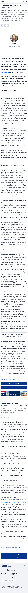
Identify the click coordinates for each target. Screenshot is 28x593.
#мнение (3, 379)
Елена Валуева (5, 72)
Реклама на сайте (14, 574)
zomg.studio (4, 590)
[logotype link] (4, 2)
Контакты (3, 573)
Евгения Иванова (4, 405)
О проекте (4, 575)
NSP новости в (13, 383)
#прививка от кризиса (11, 379)
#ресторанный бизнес (17, 547)
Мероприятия (14, 577)
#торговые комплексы (6, 549)
